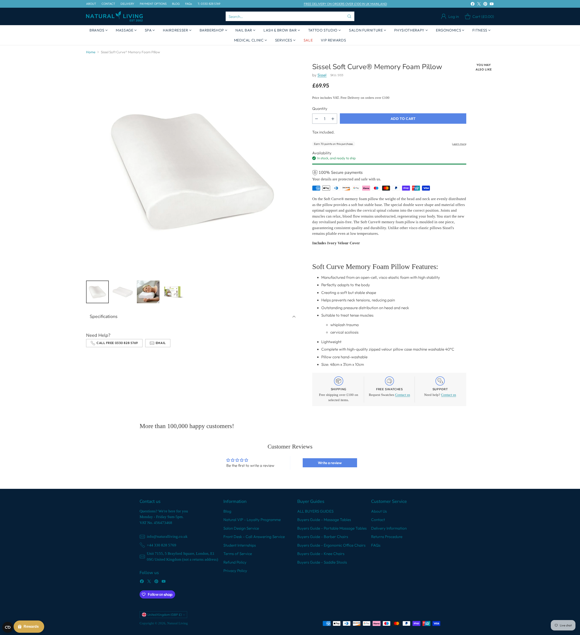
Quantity (319, 108)
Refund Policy (234, 562)
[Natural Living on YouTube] (491, 5)
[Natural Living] (114, 16)
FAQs (375, 545)
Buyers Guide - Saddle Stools (322, 562)
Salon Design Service (241, 528)
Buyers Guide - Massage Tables (324, 519)
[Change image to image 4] (173, 292)
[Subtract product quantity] (316, 119)
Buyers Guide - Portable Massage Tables (332, 528)
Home (90, 52)
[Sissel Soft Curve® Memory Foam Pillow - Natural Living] (192, 169)
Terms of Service (237, 553)
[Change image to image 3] (148, 292)
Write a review (330, 462)
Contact (378, 519)
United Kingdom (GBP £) (164, 615)
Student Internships (239, 545)
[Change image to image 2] (122, 292)
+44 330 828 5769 (161, 545)
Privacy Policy (235, 570)
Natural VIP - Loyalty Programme (252, 519)
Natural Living (177, 623)
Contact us (402, 395)
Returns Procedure (386, 536)
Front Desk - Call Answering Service (254, 536)
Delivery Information (389, 528)
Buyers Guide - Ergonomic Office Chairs (331, 545)
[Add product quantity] (333, 119)
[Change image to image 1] (97, 292)
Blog (227, 511)
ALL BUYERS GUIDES (315, 511)
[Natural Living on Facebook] (472, 5)
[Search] (349, 16)
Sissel (321, 75)
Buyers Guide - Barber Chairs (322, 536)
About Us (379, 511)
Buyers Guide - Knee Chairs (320, 553)
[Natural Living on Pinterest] (485, 5)
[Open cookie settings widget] (7, 627)
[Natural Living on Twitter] (479, 5)
